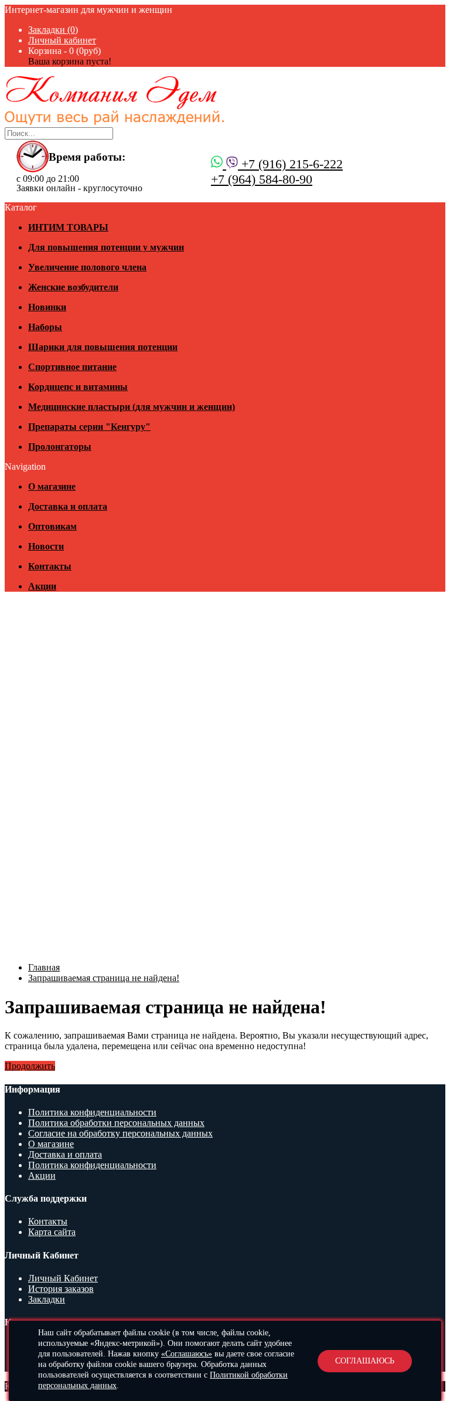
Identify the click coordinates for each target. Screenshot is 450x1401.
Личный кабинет (62, 40)
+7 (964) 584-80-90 (261, 179)
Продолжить (30, 1066)
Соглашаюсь (364, 1360)
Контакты (47, 1221)
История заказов (61, 1289)
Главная (44, 967)
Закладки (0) (53, 30)
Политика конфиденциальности (92, 1112)
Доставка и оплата (65, 1154)
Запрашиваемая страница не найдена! (103, 978)
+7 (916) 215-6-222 (290, 164)
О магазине (51, 1144)
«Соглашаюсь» (186, 1353)
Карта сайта (52, 1232)
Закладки (46, 1299)
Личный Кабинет (63, 1278)
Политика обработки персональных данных (116, 1123)
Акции (42, 1175)
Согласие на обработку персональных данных (120, 1133)
